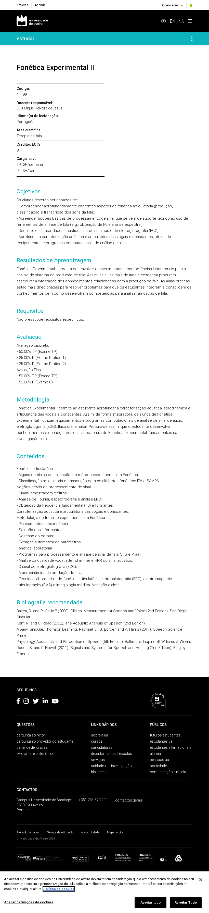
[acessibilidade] (163, 21)
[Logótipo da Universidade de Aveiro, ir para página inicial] (32, 21)
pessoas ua (159, 760)
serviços (98, 760)
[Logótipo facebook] (18, 702)
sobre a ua (99, 735)
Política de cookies (58, 889)
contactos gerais (129, 800)
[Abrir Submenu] (191, 38)
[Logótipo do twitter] (36, 702)
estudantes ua (161, 741)
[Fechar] (200, 879)
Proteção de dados (28, 832)
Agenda (40, 5)
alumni (155, 754)
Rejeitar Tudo (186, 902)
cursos (97, 741)
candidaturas (101, 747)
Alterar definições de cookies (28, 902)
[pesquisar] (181, 21)
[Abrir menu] (190, 21)
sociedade (158, 766)
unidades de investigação (111, 766)
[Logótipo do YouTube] (55, 702)
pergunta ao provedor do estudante (45, 741)
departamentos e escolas (111, 754)
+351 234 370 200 (93, 800)
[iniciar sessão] (191, 5)
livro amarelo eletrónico (36, 754)
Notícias (22, 5)
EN (173, 21)
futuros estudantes (165, 735)
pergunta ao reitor (31, 735)
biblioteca (99, 772)
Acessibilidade (90, 832)
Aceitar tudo (150, 902)
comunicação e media (168, 772)
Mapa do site (115, 832)
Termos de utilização (60, 832)
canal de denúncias (32, 747)
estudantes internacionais (170, 747)
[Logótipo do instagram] (26, 702)
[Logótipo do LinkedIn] (45, 702)
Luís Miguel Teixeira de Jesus (39, 108)
